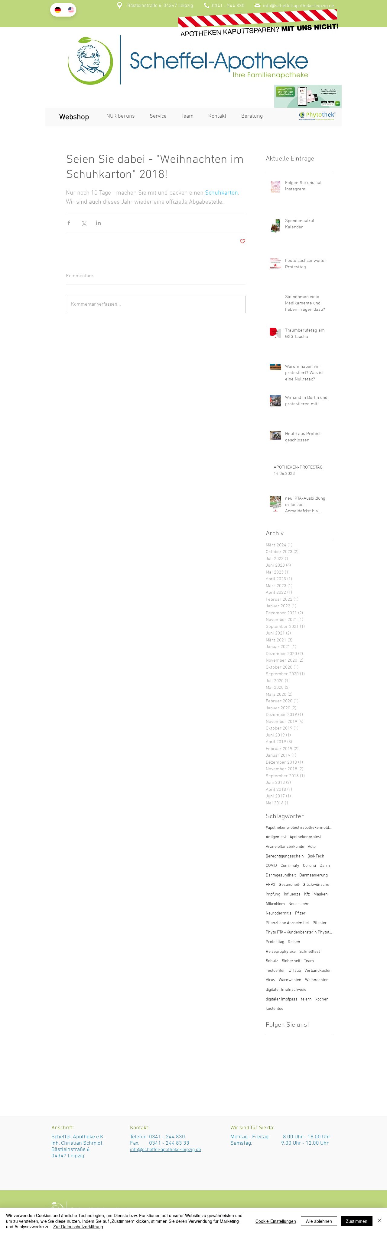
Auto (312, 846)
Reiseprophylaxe (281, 951)
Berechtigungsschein (285, 856)
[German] (56, 10)
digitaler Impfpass (282, 999)
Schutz (272, 961)
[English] (69, 10)
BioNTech (315, 856)
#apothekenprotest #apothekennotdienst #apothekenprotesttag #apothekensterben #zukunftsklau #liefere (299, 827)
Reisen (294, 942)
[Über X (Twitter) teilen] (83, 223)
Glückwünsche (316, 884)
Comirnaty (290, 865)
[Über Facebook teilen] (69, 223)
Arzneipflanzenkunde (285, 846)
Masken (321, 894)
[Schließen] (379, 1221)
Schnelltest (309, 951)
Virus (270, 980)
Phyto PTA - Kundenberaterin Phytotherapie (299, 932)
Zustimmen (356, 1221)
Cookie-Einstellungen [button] (275, 1221)
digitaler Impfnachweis (286, 989)
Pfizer (300, 913)
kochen (322, 999)
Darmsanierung (313, 875)
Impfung (273, 894)
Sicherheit (291, 961)
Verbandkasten (318, 970)
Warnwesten (290, 980)
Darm (325, 865)
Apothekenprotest (305, 837)
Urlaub (295, 970)
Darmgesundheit (281, 875)
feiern (306, 999)
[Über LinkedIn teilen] (98, 223)
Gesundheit (289, 884)
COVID (271, 865)
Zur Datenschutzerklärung (78, 1226)
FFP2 (270, 884)
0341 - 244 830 (167, 1137)
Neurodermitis (278, 913)
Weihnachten (317, 980)
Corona (309, 865)
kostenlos (274, 1008)
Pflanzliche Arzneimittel (287, 923)
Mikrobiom (275, 904)
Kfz (307, 894)
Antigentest (276, 837)
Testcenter (275, 970)
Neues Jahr (298, 904)
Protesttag (275, 942)
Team (309, 961)
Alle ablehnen (319, 1221)
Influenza (292, 894)
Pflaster (320, 923)
